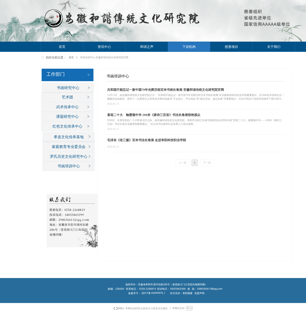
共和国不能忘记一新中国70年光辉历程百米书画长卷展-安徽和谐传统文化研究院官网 (165, 89)
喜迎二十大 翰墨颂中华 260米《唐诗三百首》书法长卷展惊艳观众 (153, 115)
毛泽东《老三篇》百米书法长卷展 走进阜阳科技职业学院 (146, 140)
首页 (71, 57)
